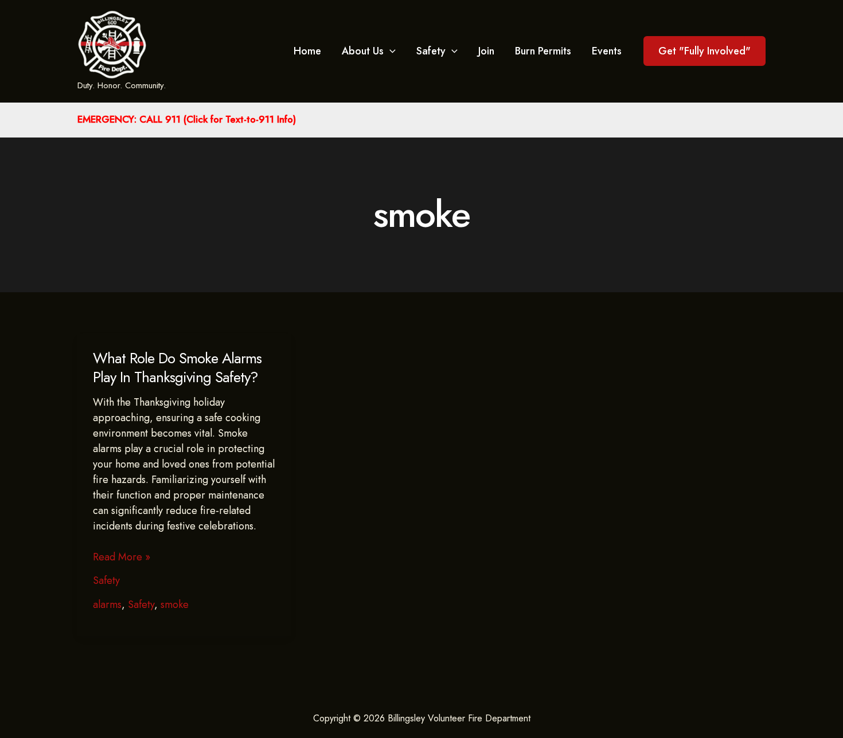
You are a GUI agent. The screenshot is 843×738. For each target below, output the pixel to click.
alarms (107, 604)
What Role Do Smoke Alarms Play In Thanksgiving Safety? (177, 367)
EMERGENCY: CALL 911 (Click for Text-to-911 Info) (186, 119)
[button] (704, 51)
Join (486, 51)
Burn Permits (543, 51)
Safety (431, 51)
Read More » (121, 557)
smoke (175, 604)
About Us (363, 51)
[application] (390, 51)
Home (307, 51)
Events (607, 51)
